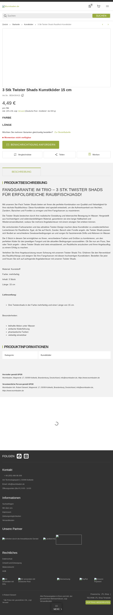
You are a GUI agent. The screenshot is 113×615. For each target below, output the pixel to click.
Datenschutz (7, 559)
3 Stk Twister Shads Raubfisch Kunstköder (54, 24)
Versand (21, 111)
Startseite (16, 24)
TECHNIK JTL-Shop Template (99, 598)
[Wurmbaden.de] (10, 6)
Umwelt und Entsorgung (12, 563)
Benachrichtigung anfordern (33, 144)
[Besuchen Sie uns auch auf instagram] (26, 456)
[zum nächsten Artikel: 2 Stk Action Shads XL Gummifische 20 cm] (108, 24)
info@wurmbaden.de (16, 484)
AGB (4, 571)
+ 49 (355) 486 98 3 (12, 476)
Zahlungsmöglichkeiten (11, 516)
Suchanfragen (8, 504)
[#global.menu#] (107, 6)
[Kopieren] (22, 95)
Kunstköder (28, 24)
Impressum (6, 512)
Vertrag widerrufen (98, 602)
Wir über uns (7, 508)
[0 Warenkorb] (98, 6)
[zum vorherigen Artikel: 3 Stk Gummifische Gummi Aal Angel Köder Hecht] (102, 24)
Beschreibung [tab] (21, 171)
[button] (108, 449)
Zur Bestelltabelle (62, 132)
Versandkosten (8, 520)
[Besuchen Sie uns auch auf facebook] (19, 456)
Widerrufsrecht (8, 567)
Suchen (101, 16)
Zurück (5, 24)
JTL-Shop (105, 594)
